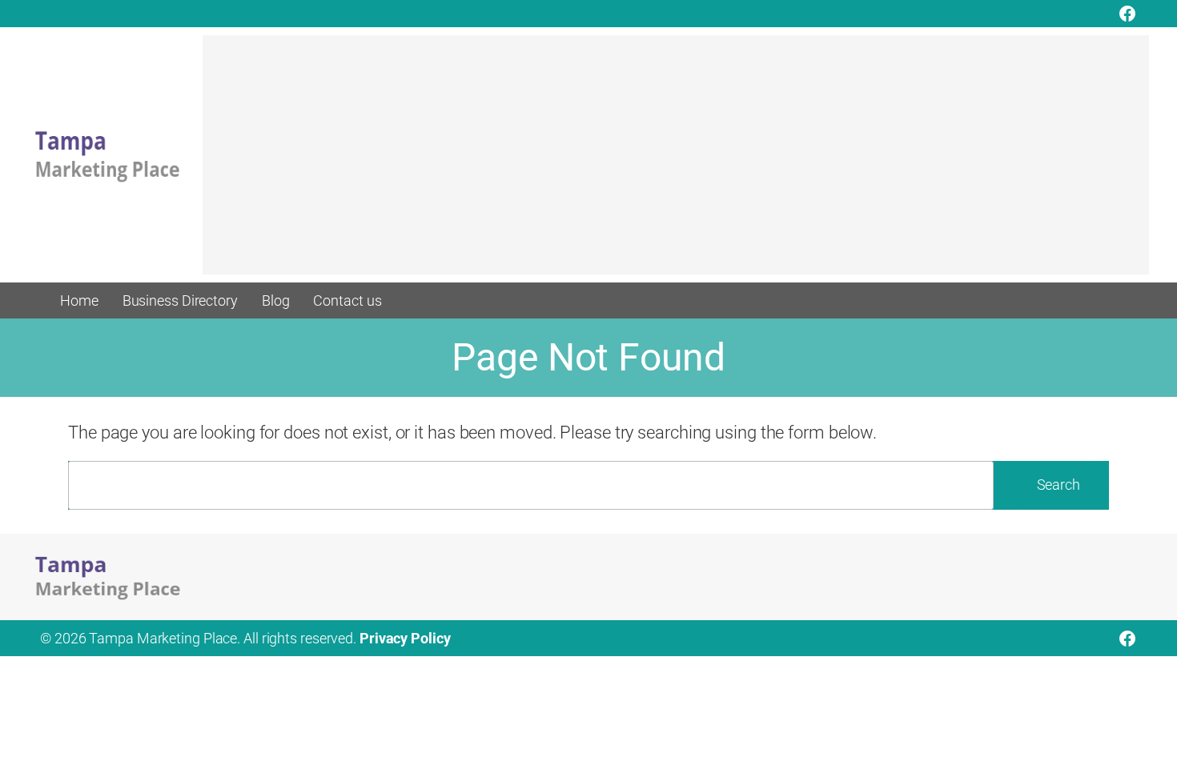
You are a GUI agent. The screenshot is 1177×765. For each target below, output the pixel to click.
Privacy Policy (405, 638)
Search (1058, 484)
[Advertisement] (676, 162)
